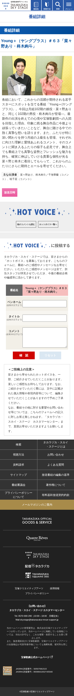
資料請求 (18, 464)
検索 (18, 444)
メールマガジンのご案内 (37, 504)
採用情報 (54, 588)
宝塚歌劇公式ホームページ (35, 657)
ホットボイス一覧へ (48, 224)
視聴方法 (18, 454)
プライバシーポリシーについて (18, 494)
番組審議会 (18, 484)
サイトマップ (18, 474)
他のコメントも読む (26, 224)
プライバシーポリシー (37, 593)
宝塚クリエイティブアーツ (29, 588)
